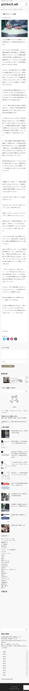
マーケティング (5, 553)
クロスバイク (5, 578)
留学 (3, 571)
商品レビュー (5, 560)
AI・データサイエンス (7, 539)
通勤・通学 (4, 586)
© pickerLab (14, 686)
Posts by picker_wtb (6, 679)
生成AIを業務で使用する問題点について (11, 637)
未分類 (3, 580)
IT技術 (3, 546)
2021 (15, 663)
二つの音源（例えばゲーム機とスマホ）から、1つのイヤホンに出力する (19, 464)
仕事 (3, 555)
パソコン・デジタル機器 (8, 549)
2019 (15, 668)
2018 (15, 670)
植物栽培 (4, 582)
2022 (15, 661)
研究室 (3, 573)
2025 (15, 654)
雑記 (3, 587)
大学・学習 (5, 562)
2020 (15, 665)
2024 (15, 656)
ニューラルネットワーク (8, 540)
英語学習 (4, 584)
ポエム (3, 551)
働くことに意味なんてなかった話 (9, 644)
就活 (3, 567)
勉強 (2, 558)
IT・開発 (4, 544)
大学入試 (4, 564)
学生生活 (4, 566)
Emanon (18, 688)
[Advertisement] (14, 321)
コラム (3, 548)
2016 (15, 675)
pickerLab (9, 4)
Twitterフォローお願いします (9, 416)
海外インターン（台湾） (8, 569)
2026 (15, 651)
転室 (3, 575)
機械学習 (4, 542)
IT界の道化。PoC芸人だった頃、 (9, 638)
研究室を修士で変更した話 (18, 525)
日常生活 (4, 576)
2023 (15, 658)
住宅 (2, 557)
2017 (15, 672)
